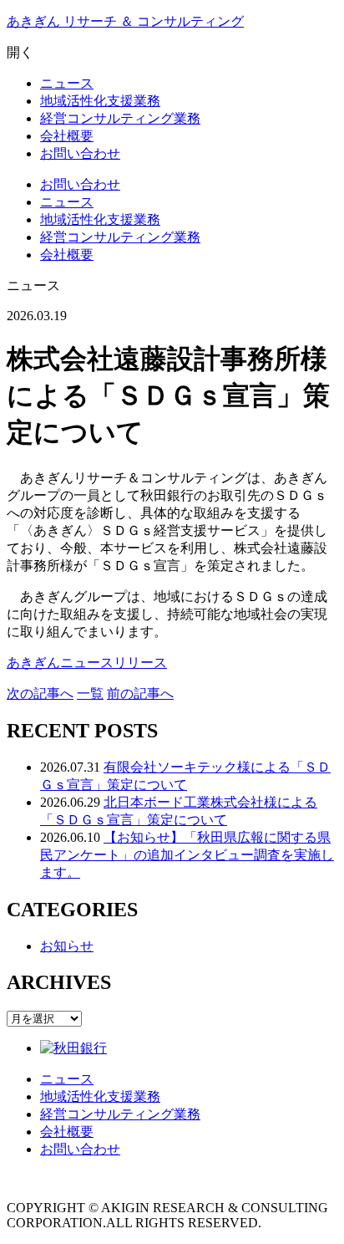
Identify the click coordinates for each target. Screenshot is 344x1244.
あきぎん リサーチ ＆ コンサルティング (125, 21)
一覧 (90, 693)
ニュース (67, 202)
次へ (40, 693)
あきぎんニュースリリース (87, 662)
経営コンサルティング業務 (120, 237)
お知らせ (67, 946)
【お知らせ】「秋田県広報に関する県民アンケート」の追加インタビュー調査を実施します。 (187, 854)
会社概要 (67, 254)
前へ (140, 693)
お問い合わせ (80, 184)
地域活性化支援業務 (100, 219)
